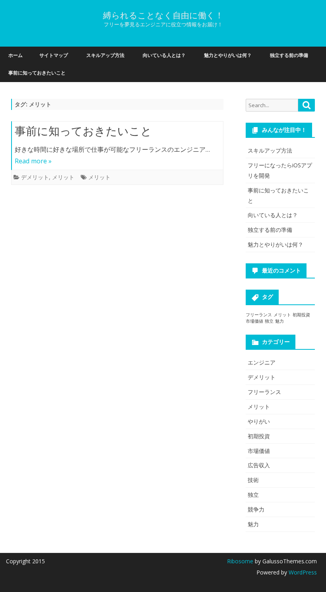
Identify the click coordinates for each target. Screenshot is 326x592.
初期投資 (301, 315)
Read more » (33, 161)
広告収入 (259, 465)
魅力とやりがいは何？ (228, 55)
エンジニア (262, 362)
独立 (269, 321)
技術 (253, 480)
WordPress (302, 572)
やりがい (259, 421)
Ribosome (240, 561)
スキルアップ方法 (105, 55)
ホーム (15, 55)
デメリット (35, 177)
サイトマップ (53, 55)
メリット (63, 177)
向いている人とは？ (164, 55)
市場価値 (254, 321)
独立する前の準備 (289, 55)
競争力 (256, 509)
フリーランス (259, 315)
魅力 (279, 321)
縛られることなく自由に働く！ (163, 15)
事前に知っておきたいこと (37, 72)
